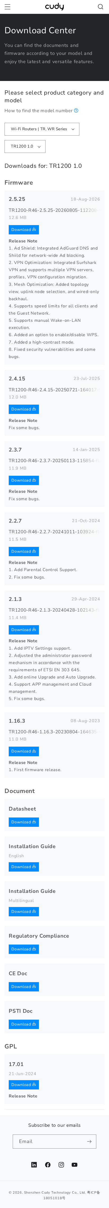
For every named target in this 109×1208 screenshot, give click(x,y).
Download (21, 229)
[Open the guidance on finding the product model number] (76, 111)
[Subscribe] (89, 1141)
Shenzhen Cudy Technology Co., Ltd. (55, 1192)
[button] (7, 7)
